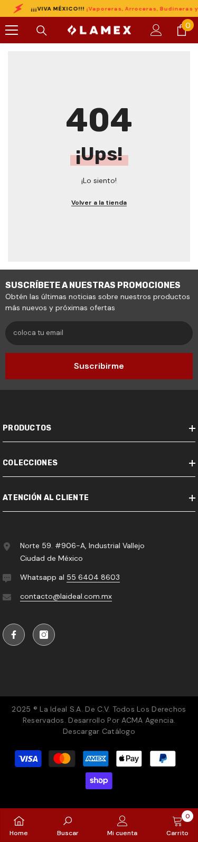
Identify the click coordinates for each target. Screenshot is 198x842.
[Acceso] (156, 30)
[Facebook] (14, 635)
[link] (68, 825)
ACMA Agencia (147, 720)
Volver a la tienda (99, 202)
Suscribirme (99, 365)
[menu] (11, 30)
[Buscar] (41, 30)
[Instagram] (44, 635)
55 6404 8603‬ (93, 577)
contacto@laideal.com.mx (66, 596)
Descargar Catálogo (99, 731)
